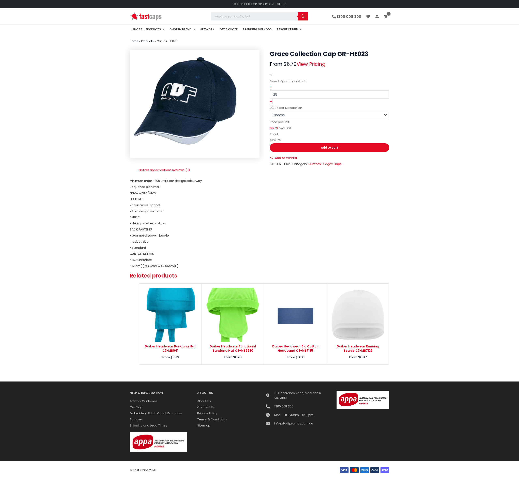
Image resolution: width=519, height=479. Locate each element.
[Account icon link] (377, 16)
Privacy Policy (207, 413)
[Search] (303, 16)
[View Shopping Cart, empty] (386, 17)
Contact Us (206, 407)
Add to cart (329, 148)
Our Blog (136, 407)
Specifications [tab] (161, 170)
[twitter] (368, 16)
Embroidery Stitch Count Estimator (156, 413)
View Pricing (311, 64)
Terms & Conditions (212, 419)
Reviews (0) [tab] (181, 170)
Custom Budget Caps (325, 164)
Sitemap (203, 425)
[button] (163, 29)
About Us (204, 401)
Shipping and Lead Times (148, 425)
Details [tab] (144, 170)
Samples (136, 419)
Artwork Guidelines (144, 401)
